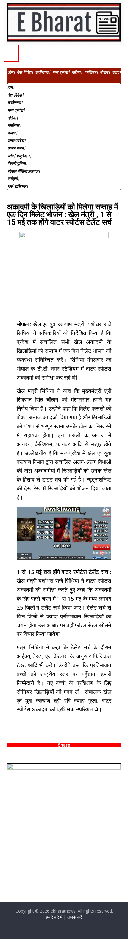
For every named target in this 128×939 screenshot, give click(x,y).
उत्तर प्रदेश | (16, 140)
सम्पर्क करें (74, 917)
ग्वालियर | (91, 72)
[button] (64, 80)
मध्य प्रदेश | (61, 72)
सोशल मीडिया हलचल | (23, 171)
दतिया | (77, 72)
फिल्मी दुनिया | (17, 163)
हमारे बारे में (54, 917)
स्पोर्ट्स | (13, 178)
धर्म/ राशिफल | (17, 186)
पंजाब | (105, 72)
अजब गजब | (16, 148)
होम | (11, 72)
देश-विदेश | (25, 72)
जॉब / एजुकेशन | (19, 156)
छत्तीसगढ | (42, 72)
